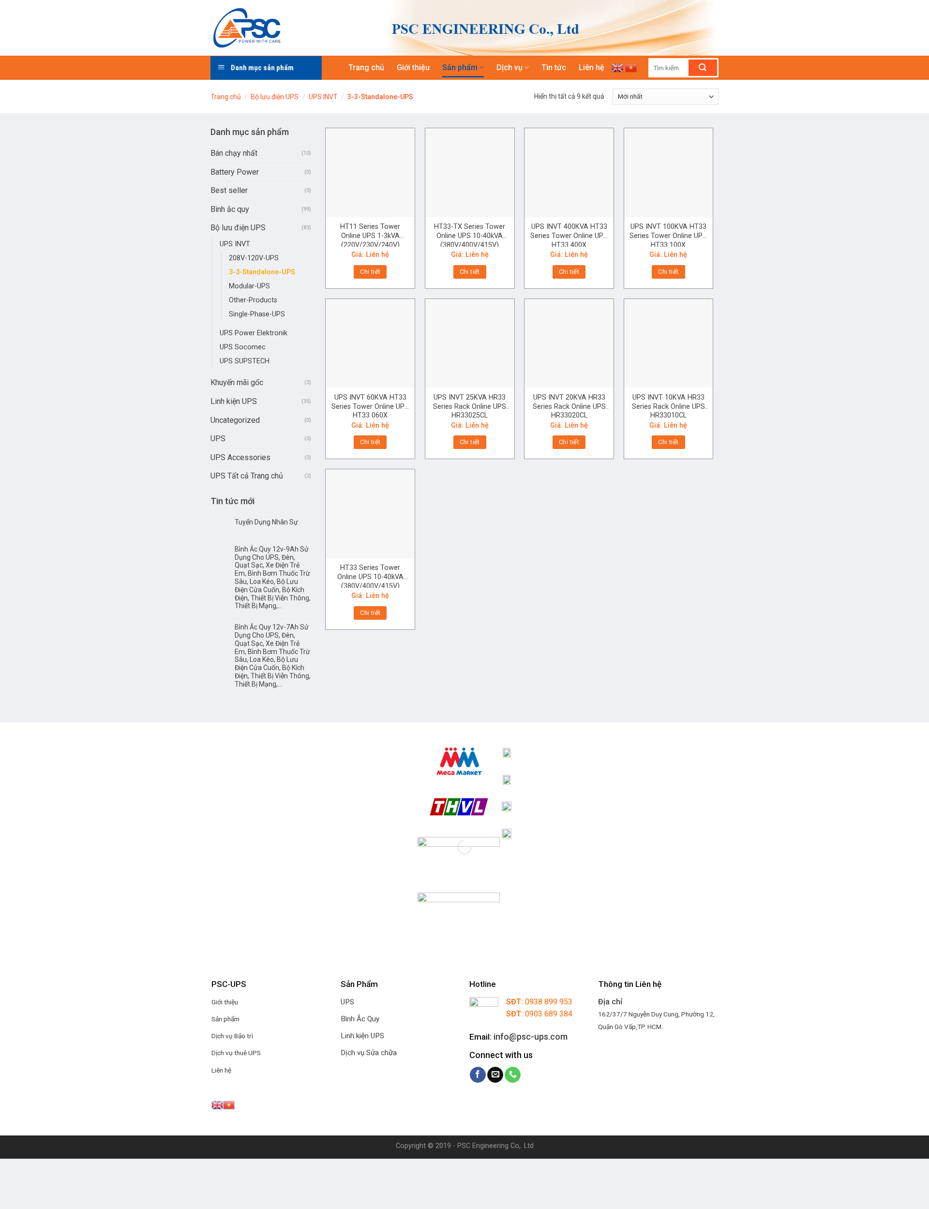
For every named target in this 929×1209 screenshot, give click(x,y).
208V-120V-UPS (254, 258)
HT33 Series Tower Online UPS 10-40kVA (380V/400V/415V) (370, 576)
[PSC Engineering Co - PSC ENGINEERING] (286, 28)
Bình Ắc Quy (360, 1019)
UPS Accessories (240, 457)
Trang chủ (366, 67)
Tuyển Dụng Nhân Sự (266, 522)
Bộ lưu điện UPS (275, 97)
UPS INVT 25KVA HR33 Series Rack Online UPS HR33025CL (469, 405)
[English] (617, 67)
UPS (217, 438)
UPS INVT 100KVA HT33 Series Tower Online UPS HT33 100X (668, 235)
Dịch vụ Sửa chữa (369, 1052)
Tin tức (553, 67)
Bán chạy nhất (233, 153)
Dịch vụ (509, 67)
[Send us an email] (495, 1075)
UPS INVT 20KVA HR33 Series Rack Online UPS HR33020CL (569, 405)
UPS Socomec (243, 347)
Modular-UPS (249, 286)
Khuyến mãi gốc (236, 382)
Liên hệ (591, 67)
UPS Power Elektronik (253, 333)
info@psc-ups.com (531, 1036)
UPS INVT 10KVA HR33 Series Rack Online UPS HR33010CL (668, 405)
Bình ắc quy (229, 209)
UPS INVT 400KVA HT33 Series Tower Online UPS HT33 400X (569, 235)
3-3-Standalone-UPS (262, 272)
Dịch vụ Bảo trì (232, 1036)
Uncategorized (235, 420)
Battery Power (234, 172)
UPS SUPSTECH (245, 361)
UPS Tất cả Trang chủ (246, 475)
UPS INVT (323, 97)
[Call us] (513, 1075)
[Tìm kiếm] (703, 67)
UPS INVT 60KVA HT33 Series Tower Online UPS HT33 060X (370, 405)
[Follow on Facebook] (478, 1075)
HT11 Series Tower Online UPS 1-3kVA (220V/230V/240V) (370, 235)
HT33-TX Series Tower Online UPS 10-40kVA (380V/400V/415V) (469, 235)
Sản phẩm (460, 67)
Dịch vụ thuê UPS (236, 1053)
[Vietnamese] (631, 67)
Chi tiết (370, 271)
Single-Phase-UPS (257, 314)
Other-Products (253, 300)
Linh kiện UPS (233, 401)
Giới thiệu (413, 67)
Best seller (229, 190)
